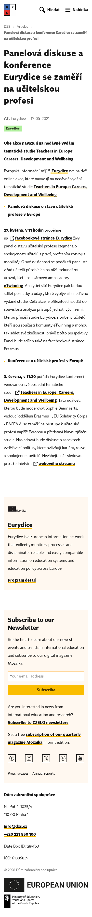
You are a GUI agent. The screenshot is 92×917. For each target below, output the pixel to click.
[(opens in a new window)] (46, 886)
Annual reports (43, 773)
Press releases (18, 773)
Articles (22, 26)
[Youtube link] (80, 758)
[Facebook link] (12, 758)
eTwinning (13, 285)
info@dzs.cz (15, 826)
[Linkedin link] (63, 758)
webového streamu (57, 463)
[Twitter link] (46, 758)
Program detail (22, 580)
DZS (7, 26)
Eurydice (13, 128)
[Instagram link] (29, 758)
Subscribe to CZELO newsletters (38, 722)
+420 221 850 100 (20, 834)
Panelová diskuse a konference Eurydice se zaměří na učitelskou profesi (45, 35)
